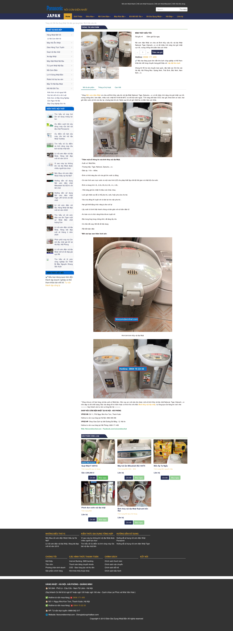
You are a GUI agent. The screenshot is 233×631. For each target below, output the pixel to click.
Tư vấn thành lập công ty (58, 284)
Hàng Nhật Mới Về (54, 34)
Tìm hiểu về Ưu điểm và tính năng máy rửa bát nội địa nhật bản (97, 544)
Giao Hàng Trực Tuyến (55, 47)
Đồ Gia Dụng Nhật (153, 16)
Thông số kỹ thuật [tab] (104, 87)
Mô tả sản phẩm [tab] (88, 87)
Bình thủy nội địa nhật (147, 404)
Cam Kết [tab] (118, 87)
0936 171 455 (150, 56)
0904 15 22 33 (79, 605)
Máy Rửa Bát (119, 16)
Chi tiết (92, 477)
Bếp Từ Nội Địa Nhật (55, 84)
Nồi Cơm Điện (103, 16)
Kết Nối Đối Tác (135, 16)
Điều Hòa (89, 16)
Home (68, 16)
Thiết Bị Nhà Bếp (54, 30)
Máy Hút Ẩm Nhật (54, 42)
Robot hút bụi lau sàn (55, 79)
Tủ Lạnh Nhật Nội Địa (55, 65)
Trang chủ (49, 23)
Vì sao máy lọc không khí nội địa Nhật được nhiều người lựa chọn (98, 539)
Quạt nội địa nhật (53, 52)
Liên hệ (180, 16)
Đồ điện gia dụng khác (75, 23)
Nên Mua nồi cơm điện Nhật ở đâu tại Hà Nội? (61, 539)
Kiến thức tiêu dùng (178, 4)
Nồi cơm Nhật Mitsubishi (163, 4)
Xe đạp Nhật (51, 56)
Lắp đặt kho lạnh (174, 63)
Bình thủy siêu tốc (90, 23)
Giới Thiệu (78, 16)
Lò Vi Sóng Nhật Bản (55, 74)
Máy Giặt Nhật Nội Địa (55, 61)
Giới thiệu (49, 561)
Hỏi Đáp (169, 16)
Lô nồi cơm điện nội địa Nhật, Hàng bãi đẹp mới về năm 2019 (62, 544)
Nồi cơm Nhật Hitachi (129, 4)
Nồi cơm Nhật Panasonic (145, 4)
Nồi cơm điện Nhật (93, 95)
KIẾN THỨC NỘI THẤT (56, 108)
